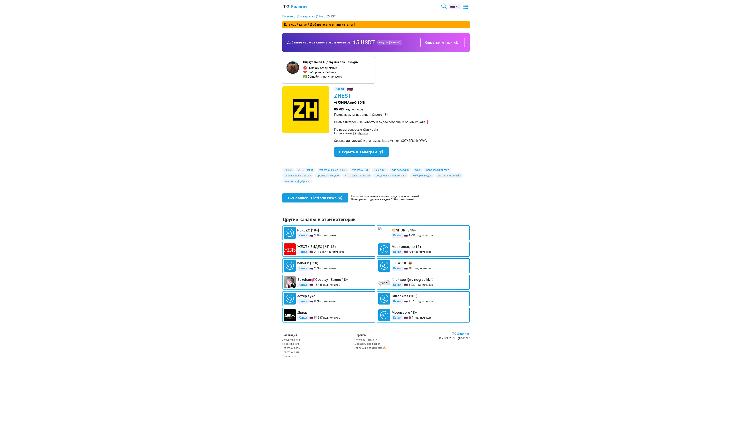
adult (417, 169)
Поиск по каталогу (365, 339)
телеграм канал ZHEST (332, 169)
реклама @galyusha (449, 175)
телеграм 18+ (360, 169)
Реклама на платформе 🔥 (370, 347)
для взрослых (400, 169)
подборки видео (422, 175)
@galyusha (370, 129)
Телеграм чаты (291, 352)
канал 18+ (380, 169)
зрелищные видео (328, 175)
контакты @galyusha (297, 181)
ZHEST (288, 169)
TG (295, 6)
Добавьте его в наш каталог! (332, 24)
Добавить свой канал (367, 343)
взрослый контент (437, 169)
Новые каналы (291, 343)
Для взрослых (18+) (310, 16)
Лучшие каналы (291, 339)
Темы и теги (289, 356)
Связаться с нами (438, 42)
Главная (287, 16)
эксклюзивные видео (298, 175)
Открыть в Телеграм (358, 152)
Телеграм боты (291, 347)
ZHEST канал (306, 169)
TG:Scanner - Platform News (311, 198)
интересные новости (357, 175)
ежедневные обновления (391, 175)
